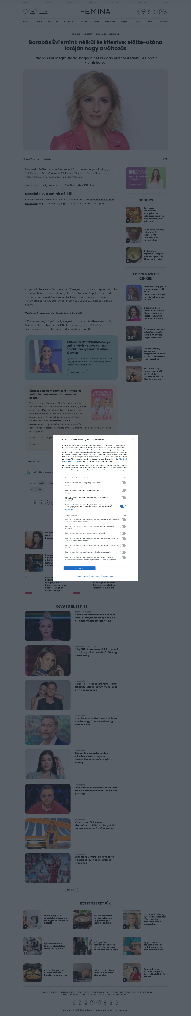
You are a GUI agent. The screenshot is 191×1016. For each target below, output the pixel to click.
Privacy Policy (108, 576)
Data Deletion (83, 576)
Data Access (95, 576)
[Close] (134, 440)
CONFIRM (79, 568)
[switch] (123, 482)
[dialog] (95, 508)
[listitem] (95, 478)
